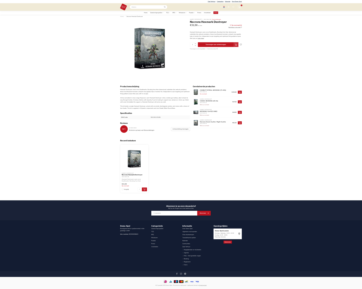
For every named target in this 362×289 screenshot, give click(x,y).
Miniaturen (182, 13)
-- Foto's (185, 265)
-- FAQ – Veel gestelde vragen (191, 256)
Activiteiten (207, 13)
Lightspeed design (192, 285)
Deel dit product (211, 49)
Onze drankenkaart (188, 235)
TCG (167, 13)
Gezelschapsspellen (156, 13)
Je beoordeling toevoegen (181, 129)
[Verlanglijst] (233, 7)
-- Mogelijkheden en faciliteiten (191, 250)
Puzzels (191, 13)
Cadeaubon (220, 1)
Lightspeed (183, 285)
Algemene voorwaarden (189, 232)
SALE (215, 13)
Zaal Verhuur (211, 1)
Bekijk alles (228, 242)
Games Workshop (196, 19)
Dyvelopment (203, 285)
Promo (199, 13)
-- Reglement (186, 262)
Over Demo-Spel (237, 1)
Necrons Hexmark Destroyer (135, 16)
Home (145, 13)
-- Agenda (185, 253)
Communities (186, 244)
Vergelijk (126, 189)
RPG (174, 13)
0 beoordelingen (216, 19)
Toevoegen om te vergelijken (197, 49)
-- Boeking (185, 259)
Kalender (227, 1)
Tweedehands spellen (189, 238)
